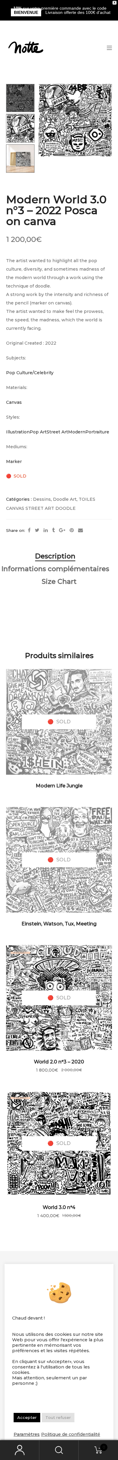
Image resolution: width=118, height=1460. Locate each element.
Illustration (18, 432)
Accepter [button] (27, 1417)
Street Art (57, 432)
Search (59, 1450)
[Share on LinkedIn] (46, 530)
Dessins (42, 499)
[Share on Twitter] (37, 530)
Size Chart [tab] (59, 581)
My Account (19, 1450)
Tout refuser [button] (58, 1417)
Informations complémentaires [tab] (55, 569)
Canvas (14, 402)
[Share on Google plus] (62, 530)
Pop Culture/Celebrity (30, 372)
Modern (76, 432)
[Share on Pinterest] (72, 530)
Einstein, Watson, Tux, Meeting (59, 924)
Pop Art (38, 432)
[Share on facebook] (29, 530)
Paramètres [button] (27, 1434)
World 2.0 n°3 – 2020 (59, 1062)
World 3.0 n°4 (59, 1207)
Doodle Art (65, 499)
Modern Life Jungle (59, 786)
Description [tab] (55, 556)
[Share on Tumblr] (53, 530)
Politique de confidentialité (70, 1434)
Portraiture (97, 432)
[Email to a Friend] (80, 530)
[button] (107, 91)
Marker (14, 461)
